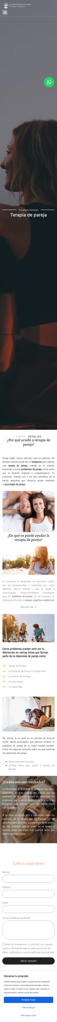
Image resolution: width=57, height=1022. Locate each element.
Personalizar (28, 1008)
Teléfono (6, 887)
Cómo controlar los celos (21, 761)
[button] (4, 12)
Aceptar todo (28, 1000)
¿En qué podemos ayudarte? (16, 918)
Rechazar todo (28, 1015)
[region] (28, 996)
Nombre (6, 872)
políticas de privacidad (42, 952)
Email (5, 902)
